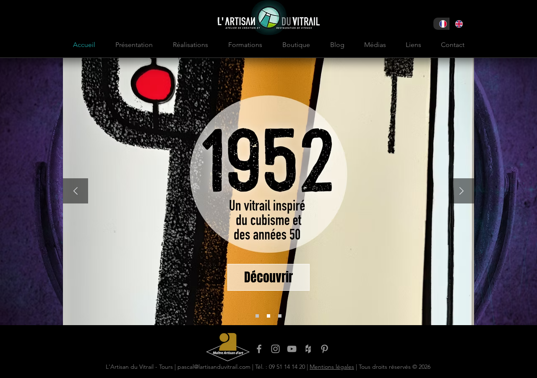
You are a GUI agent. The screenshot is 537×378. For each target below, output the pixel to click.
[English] (457, 24)
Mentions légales (332, 366)
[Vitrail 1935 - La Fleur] (280, 316)
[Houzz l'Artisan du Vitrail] (308, 349)
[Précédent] (75, 191)
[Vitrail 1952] (268, 316)
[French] (441, 24)
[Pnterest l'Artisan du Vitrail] (324, 349)
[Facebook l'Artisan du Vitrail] (259, 349)
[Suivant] (461, 191)
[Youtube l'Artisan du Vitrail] (291, 349)
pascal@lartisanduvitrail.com (213, 366)
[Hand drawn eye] (228, 346)
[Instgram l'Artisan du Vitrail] (275, 349)
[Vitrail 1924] (257, 316)
